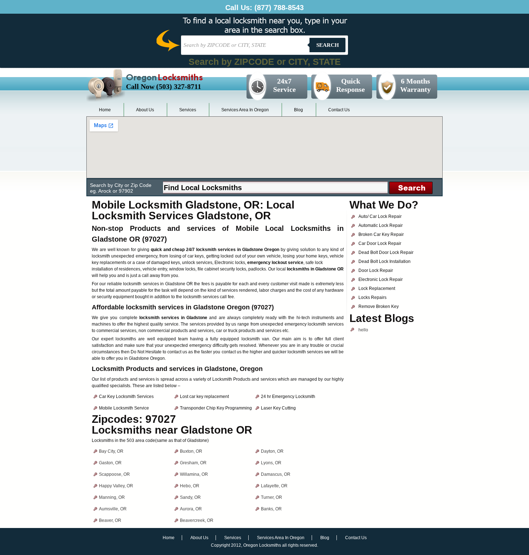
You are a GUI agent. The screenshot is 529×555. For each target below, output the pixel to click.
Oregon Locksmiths (262, 545)
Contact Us (339, 109)
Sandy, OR (190, 497)
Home (105, 109)
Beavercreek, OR (196, 520)
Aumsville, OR (113, 508)
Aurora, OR (191, 508)
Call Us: (264, 8)
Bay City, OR (111, 451)
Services (187, 109)
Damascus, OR (275, 474)
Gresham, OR (193, 462)
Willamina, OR (194, 474)
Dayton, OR (272, 451)
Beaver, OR (110, 520)
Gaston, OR (110, 462)
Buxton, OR (191, 451)
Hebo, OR (189, 485)
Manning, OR (112, 497)
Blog (298, 109)
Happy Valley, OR (116, 485)
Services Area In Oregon (245, 109)
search (327, 45)
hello (363, 329)
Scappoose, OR (114, 474)
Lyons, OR (271, 462)
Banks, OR (271, 508)
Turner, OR (271, 497)
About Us (145, 109)
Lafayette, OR (274, 485)
